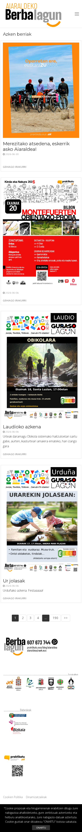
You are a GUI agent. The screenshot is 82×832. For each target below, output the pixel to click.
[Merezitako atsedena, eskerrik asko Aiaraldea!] (41, 90)
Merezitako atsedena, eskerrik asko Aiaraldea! (36, 146)
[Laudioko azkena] (41, 367)
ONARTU (41, 827)
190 (55, 618)
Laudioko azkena (22, 427)
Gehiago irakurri (14, 167)
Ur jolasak (14, 581)
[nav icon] (77, 14)
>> (66, 618)
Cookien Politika (13, 797)
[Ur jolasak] (41, 521)
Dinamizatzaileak (36, 797)
